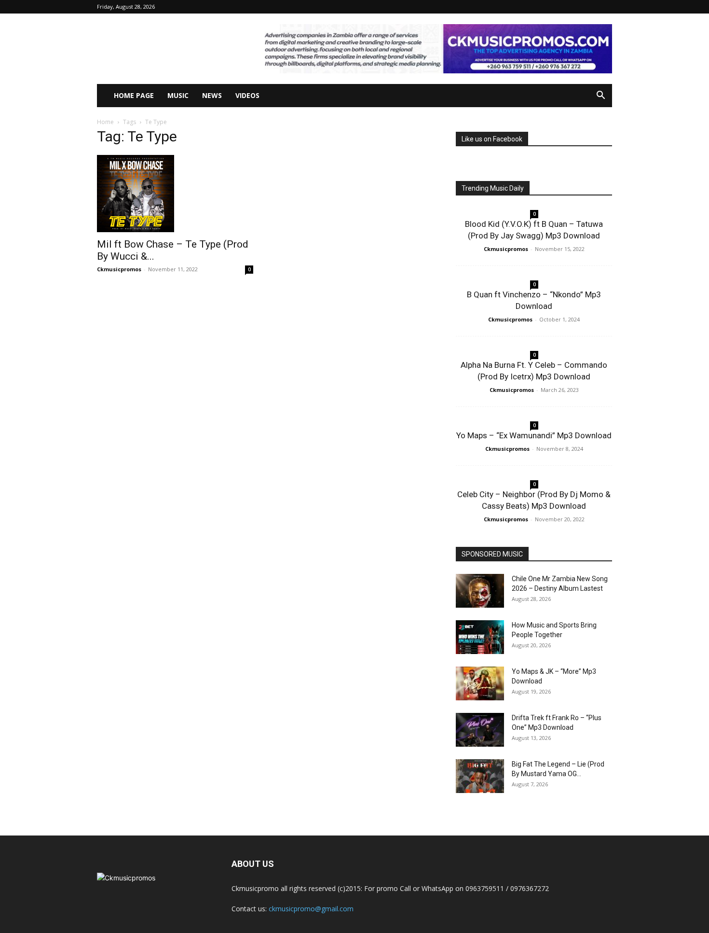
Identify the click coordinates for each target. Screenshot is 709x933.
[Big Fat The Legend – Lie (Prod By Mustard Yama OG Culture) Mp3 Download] (480, 776)
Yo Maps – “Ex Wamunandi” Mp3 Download (534, 435)
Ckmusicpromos (119, 269)
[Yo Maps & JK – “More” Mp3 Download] (480, 683)
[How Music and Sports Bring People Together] (480, 637)
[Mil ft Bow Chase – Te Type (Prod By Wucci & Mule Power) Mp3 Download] (175, 193)
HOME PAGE (134, 95)
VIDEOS (247, 95)
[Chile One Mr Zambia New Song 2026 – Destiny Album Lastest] (480, 591)
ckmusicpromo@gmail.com (311, 908)
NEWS (212, 95)
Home (105, 122)
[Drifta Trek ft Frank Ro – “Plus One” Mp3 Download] (480, 730)
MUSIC (178, 95)
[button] (600, 96)
